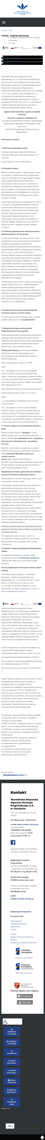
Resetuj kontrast (11, 1091)
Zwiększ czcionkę (12, 1042)
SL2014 (13, 929)
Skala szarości (12, 1081)
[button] (12, 1021)
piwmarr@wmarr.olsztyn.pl (22, 899)
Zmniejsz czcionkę (11, 1033)
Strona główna (16, 921)
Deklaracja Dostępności (21, 912)
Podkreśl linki (11, 1103)
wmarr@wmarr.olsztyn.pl (27, 824)
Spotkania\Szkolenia (19, 924)
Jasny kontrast (11, 1062)
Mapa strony (15, 927)
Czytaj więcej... (38, 1121)
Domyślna (12, 1053)
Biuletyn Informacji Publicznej (22, 937)
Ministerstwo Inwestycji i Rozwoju (23, 943)
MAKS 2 (14, 940)
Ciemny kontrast (11, 1071)
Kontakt (13, 934)
